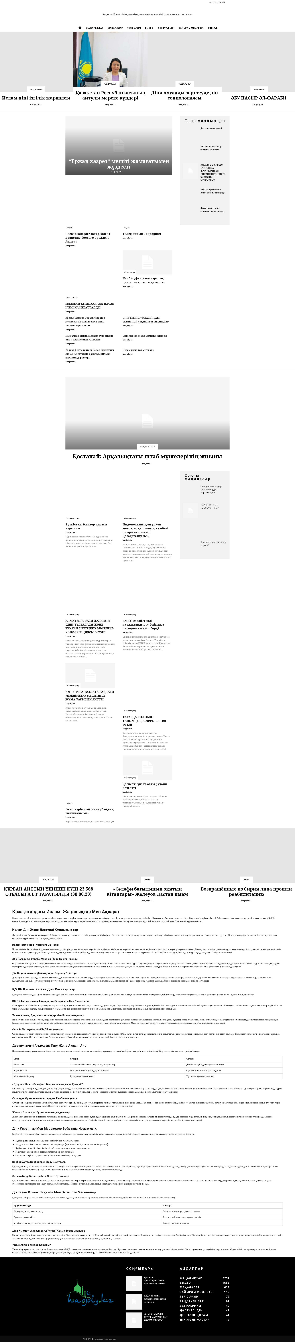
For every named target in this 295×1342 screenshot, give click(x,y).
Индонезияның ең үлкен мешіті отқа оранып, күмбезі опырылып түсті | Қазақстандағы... (145, 530)
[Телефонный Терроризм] (147, 205)
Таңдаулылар (36, 89)
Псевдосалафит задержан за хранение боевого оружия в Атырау (87, 237)
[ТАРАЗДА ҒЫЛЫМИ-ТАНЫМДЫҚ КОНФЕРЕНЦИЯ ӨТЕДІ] (147, 688)
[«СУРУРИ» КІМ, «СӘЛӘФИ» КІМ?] (190, 510)
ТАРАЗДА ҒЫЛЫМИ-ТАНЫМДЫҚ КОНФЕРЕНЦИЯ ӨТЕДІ (144, 720)
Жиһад (212, 27)
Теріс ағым (134, 27)
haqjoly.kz (35, 104)
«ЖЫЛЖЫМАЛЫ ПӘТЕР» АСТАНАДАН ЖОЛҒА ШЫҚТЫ (155, 1317)
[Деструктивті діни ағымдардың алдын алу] (190, 214)
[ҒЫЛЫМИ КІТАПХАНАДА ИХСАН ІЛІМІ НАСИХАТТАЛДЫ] (90, 275)
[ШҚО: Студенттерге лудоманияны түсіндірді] (190, 195)
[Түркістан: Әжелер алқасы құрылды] (90, 496)
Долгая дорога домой (211, 128)
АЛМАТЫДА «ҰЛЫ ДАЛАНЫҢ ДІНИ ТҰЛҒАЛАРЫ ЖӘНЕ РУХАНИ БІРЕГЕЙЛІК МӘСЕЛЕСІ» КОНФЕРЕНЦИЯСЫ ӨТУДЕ (89, 626)
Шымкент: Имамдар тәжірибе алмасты (211, 148)
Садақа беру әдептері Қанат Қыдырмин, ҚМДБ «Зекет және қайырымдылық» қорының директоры (90, 353)
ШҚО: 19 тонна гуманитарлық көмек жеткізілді (155, 1298)
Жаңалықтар (94, 27)
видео (149, 27)
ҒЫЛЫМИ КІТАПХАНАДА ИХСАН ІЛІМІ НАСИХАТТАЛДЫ (89, 305)
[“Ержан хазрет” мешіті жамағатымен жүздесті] (118, 145)
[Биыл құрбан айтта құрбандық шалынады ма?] (90, 780)
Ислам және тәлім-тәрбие (138, 349)
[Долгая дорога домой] (190, 134)
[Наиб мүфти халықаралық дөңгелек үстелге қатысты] (147, 262)
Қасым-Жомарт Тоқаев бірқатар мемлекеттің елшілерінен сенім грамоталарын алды (85, 321)
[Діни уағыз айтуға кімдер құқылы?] (190, 548)
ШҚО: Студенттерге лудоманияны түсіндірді (213, 191)
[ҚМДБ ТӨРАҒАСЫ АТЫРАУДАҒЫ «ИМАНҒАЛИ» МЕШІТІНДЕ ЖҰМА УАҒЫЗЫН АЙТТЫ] (90, 675)
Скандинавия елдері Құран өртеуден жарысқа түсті (211, 489)
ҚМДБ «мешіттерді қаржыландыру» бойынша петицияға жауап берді (143, 624)
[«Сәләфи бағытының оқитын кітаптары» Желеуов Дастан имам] (147, 865)
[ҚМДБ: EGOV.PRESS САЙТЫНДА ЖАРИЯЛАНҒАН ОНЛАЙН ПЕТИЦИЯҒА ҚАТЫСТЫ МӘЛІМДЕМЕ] (190, 171)
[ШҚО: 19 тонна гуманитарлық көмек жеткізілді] (134, 1302)
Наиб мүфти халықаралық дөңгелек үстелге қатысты (144, 280)
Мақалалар (115, 27)
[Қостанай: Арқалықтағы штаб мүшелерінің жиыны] (147, 421)
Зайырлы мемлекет (191, 27)
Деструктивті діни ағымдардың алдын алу (213, 209)
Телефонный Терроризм (142, 234)
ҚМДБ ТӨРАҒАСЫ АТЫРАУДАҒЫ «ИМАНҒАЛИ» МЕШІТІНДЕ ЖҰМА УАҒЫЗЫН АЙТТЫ (89, 695)
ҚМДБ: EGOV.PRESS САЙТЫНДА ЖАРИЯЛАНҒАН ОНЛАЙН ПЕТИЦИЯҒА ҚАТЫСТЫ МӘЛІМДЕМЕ (213, 172)
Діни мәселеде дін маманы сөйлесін (145, 335)
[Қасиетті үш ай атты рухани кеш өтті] (147, 767)
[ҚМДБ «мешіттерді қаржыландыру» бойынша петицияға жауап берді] (147, 592)
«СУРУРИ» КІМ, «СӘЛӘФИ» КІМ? (210, 506)
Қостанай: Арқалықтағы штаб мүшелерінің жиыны (147, 456)
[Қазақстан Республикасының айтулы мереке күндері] (110, 69)
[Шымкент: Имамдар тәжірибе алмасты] (190, 152)
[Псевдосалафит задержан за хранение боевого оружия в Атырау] (90, 205)
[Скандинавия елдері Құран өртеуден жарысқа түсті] (190, 492)
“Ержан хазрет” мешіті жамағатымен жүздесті (119, 164)
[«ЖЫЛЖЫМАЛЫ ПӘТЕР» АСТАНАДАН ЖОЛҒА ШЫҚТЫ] (134, 1320)
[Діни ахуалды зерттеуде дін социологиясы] (185, 69)
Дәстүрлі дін (166, 27)
